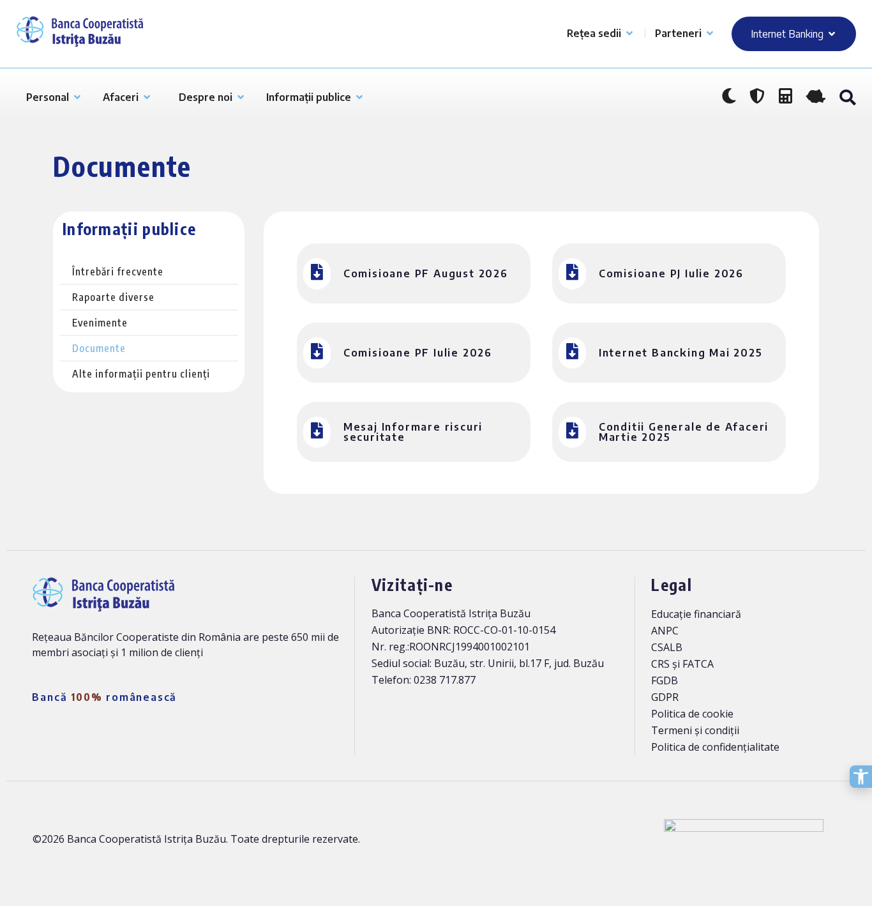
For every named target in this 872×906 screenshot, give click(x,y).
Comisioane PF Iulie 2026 (417, 352)
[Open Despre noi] (241, 97)
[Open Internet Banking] (832, 34)
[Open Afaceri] (147, 97)
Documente (99, 348)
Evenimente (100, 322)
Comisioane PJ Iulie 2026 (671, 273)
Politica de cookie (692, 714)
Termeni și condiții (695, 730)
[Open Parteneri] (710, 33)
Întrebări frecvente (117, 271)
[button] (847, 98)
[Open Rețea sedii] (629, 33)
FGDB (664, 680)
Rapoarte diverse (113, 297)
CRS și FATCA (682, 664)
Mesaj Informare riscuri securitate (413, 431)
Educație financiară (696, 614)
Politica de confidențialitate (715, 747)
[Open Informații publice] (359, 97)
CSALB (666, 647)
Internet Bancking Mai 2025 (681, 352)
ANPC (665, 631)
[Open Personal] (77, 97)
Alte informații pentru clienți (141, 373)
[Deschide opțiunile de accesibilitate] (861, 776)
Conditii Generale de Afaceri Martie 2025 (684, 431)
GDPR (665, 697)
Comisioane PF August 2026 (425, 273)
